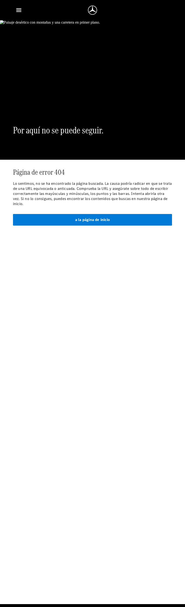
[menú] (19, 10)
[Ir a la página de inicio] (92, 10)
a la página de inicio (92, 219)
